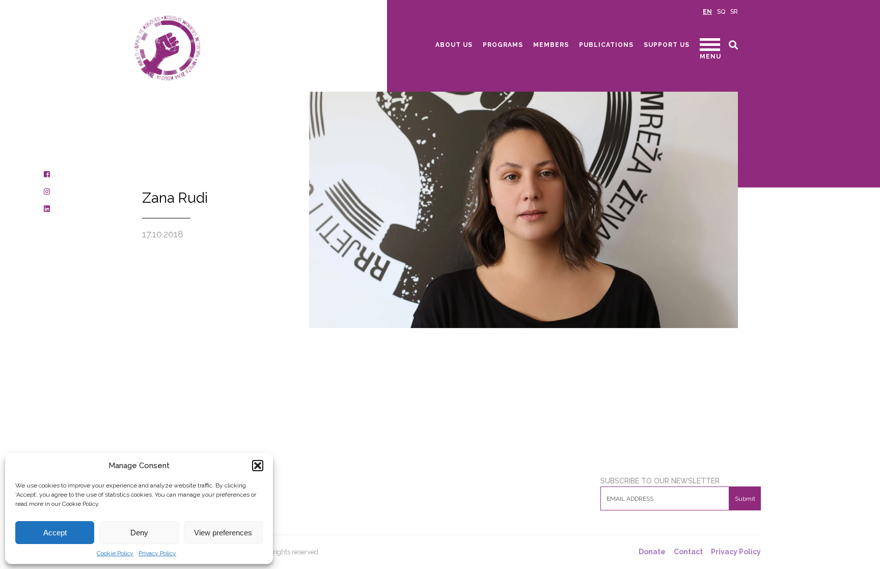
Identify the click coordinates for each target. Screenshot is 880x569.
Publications (606, 45)
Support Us (667, 45)
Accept (55, 532)
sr (734, 11)
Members (551, 45)
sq (721, 11)
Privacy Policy (157, 553)
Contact (688, 552)
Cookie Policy (115, 553)
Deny (139, 532)
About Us (454, 45)
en (707, 11)
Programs (503, 45)
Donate (652, 552)
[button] (258, 465)
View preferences (223, 532)
